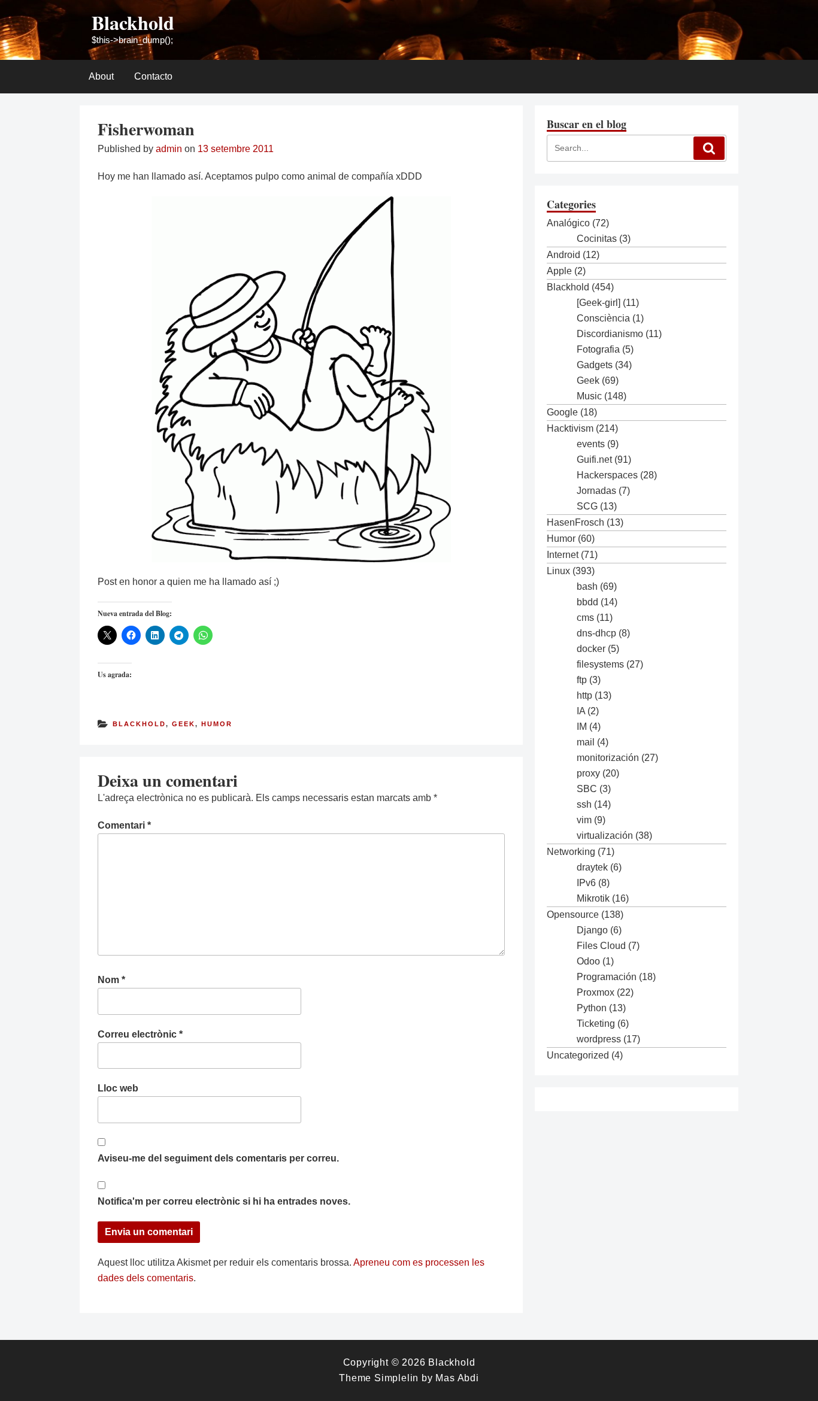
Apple (559, 271)
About (101, 76)
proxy (588, 773)
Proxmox (595, 992)
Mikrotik (593, 898)
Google (562, 412)
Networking (571, 852)
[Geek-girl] (598, 303)
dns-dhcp (596, 633)
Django (592, 930)
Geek (183, 723)
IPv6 (586, 883)
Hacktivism (570, 428)
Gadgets (595, 365)
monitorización (608, 758)
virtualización (605, 835)
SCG (587, 506)
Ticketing (596, 1023)
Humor (216, 723)
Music (589, 396)
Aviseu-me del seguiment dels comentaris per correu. (218, 1158)
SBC (587, 789)
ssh (584, 804)
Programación (607, 977)
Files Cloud (601, 946)
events (591, 444)
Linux (558, 571)
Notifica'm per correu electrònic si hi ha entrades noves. (224, 1201)
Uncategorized (578, 1055)
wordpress (599, 1039)
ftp (582, 680)
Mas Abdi (456, 1378)
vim (584, 820)
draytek (592, 867)
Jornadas (596, 491)
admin (169, 149)
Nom (111, 980)
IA (581, 711)
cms (585, 617)
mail (586, 742)
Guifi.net (594, 459)
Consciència (603, 318)
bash (587, 586)
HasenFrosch (575, 522)
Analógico (568, 223)
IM (582, 726)
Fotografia (598, 349)
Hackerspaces (607, 475)
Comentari (124, 825)
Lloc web (118, 1088)
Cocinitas (597, 239)
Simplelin (396, 1378)
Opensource (573, 914)
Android (563, 255)
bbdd (587, 602)
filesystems (600, 664)
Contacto (153, 76)
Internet (562, 555)
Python (592, 1008)
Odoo (588, 961)
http (584, 695)
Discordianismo (610, 334)
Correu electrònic (140, 1034)
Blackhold (133, 22)
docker (591, 649)
